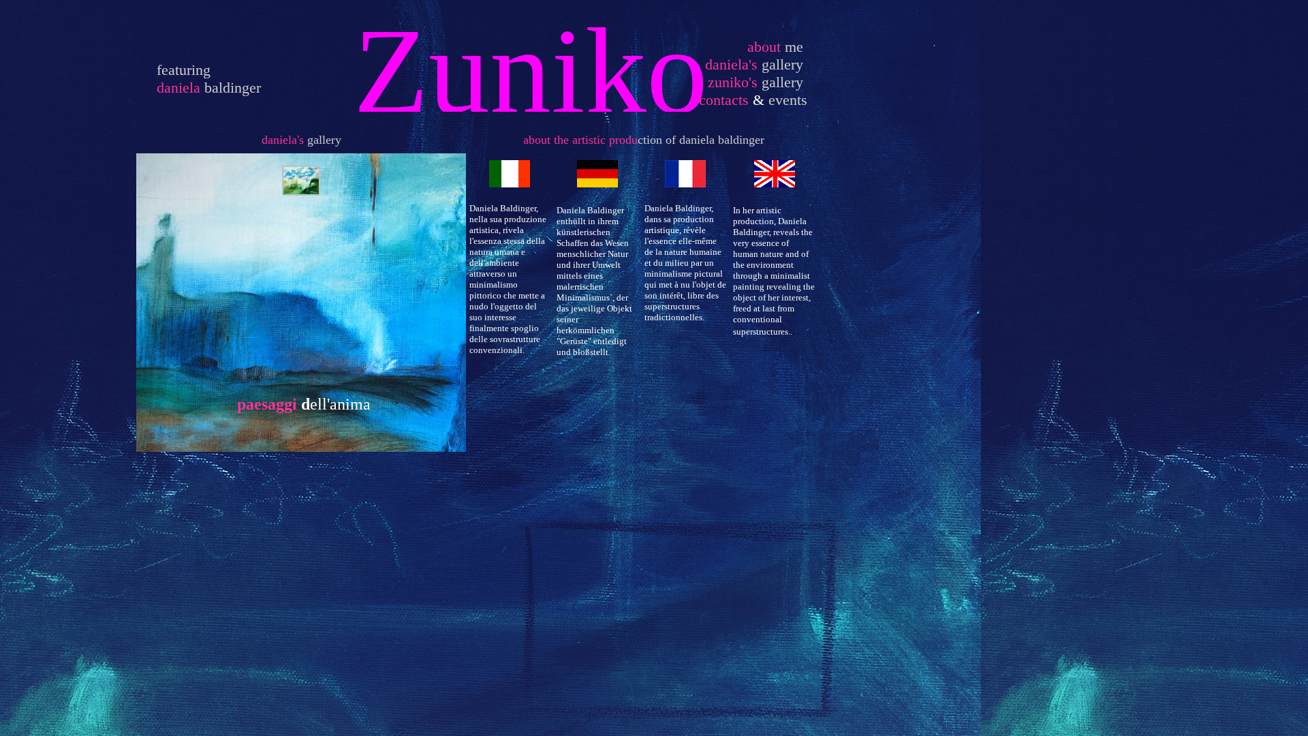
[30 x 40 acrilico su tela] (301, 192)
